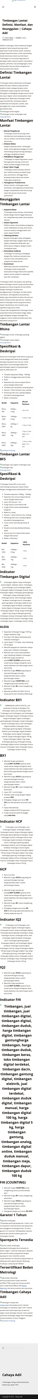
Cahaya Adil (4, 1305)
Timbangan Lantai (7, 40)
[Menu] (3, 7)
